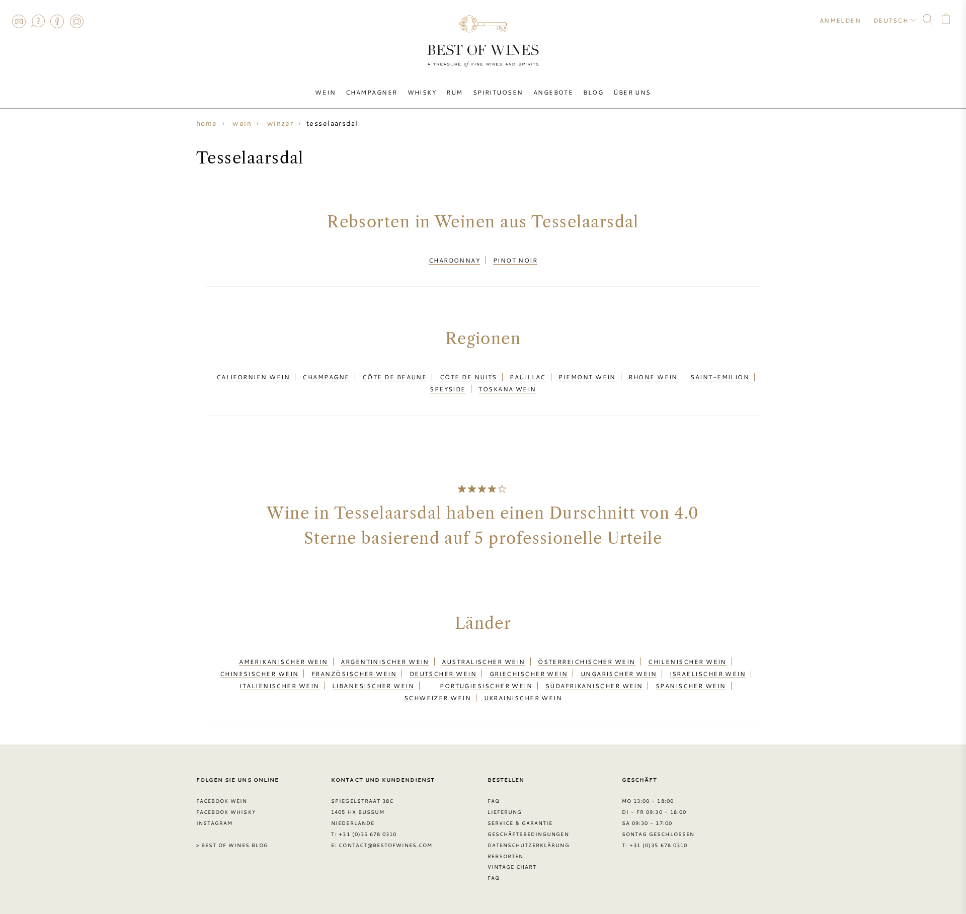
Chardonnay (454, 260)
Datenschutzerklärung (529, 845)
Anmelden (840, 20)
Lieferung (505, 811)
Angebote (553, 92)
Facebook (57, 21)
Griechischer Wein (529, 674)
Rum (454, 92)
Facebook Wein (222, 800)
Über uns (632, 92)
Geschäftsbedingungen (528, 834)
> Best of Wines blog (232, 845)
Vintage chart (512, 866)
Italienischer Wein (279, 686)
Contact (18, 21)
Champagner (371, 92)
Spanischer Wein (691, 686)
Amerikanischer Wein (283, 661)
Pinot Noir (515, 260)
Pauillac (528, 377)
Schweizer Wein (437, 698)
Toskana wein (507, 389)
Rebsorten (505, 856)
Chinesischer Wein (259, 674)
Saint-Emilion (719, 377)
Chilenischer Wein (687, 661)
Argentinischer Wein (385, 661)
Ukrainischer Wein (523, 698)
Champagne (325, 377)
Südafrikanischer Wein (594, 686)
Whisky (422, 92)
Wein (325, 92)
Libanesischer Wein (373, 686)
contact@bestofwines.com (385, 845)
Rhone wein (653, 377)
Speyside (448, 389)
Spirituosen (498, 92)
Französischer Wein (353, 674)
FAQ (37, 21)
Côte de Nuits (468, 377)
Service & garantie (520, 822)
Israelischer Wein (708, 674)
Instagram (76, 21)
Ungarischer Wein (619, 674)
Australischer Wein (483, 661)
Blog (593, 92)
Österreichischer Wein (586, 661)
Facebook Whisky (226, 811)
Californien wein (253, 377)
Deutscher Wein (443, 674)
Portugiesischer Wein (486, 686)
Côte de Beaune (394, 377)
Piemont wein (586, 377)
